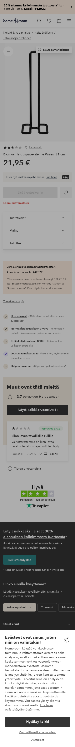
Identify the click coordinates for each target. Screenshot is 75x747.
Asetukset (37, 740)
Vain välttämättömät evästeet (37, 732)
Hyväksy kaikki (37, 722)
